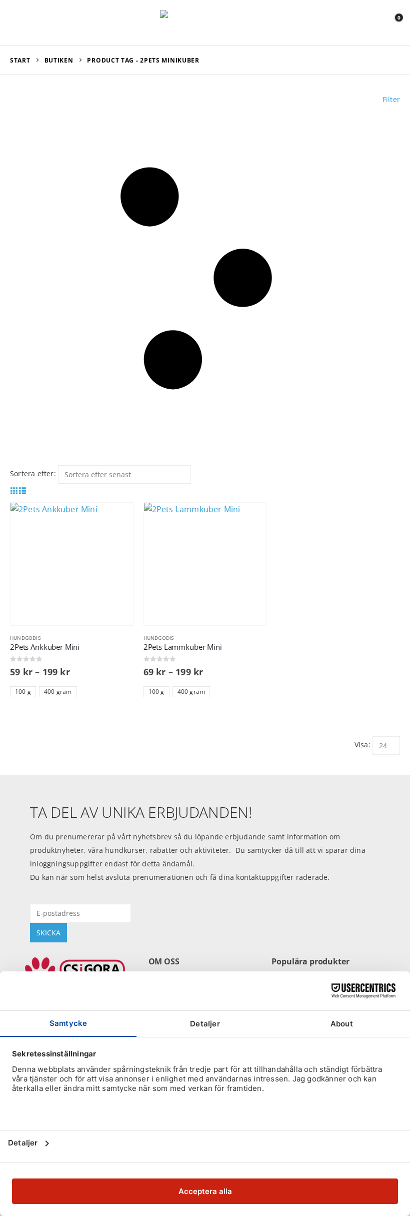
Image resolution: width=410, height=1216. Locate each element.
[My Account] (370, 23)
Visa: (362, 744)
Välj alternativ (117, 519)
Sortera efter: (33, 473)
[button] (19, 22)
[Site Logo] (205, 23)
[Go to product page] (71, 564)
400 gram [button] (58, 691)
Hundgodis (25, 637)
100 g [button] (23, 691)
